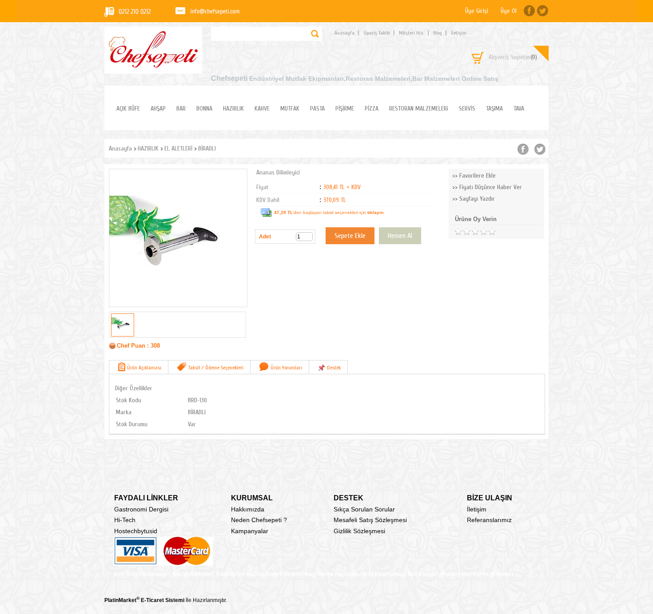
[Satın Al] (400, 236)
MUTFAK (289, 108)
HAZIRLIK (233, 108)
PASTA (317, 108)
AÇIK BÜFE (128, 108)
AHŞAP (158, 108)
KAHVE (262, 108)
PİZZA (371, 108)
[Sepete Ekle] (350, 236)
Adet (265, 237)
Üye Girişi (476, 11)
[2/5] (462, 231)
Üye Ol (509, 11)
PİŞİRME (344, 108)
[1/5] (458, 231)
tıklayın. (376, 212)
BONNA (204, 108)
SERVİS (467, 108)
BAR (181, 108)
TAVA (519, 108)
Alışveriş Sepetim (513, 57)
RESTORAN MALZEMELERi (418, 108)
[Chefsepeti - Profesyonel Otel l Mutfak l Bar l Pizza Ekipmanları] (153, 65)
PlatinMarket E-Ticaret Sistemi (144, 600)
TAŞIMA (494, 108)
